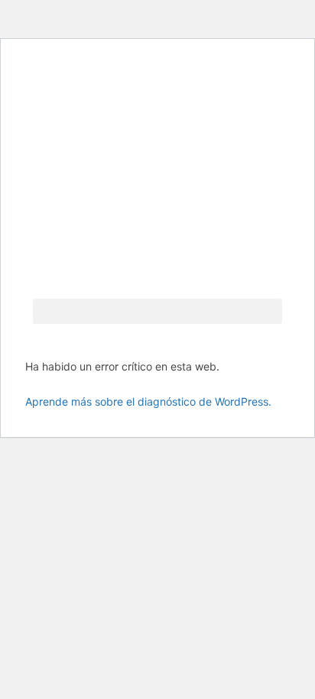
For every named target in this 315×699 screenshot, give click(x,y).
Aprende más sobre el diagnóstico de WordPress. (148, 401)
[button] (157, 311)
